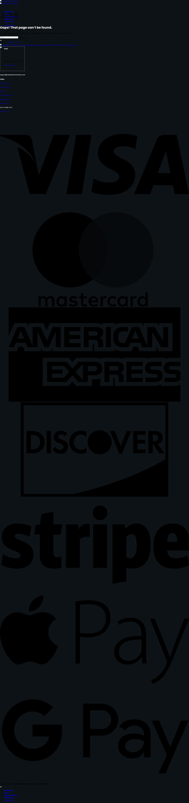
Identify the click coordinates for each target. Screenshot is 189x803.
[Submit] (1, 40)
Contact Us (4, 111)
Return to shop (13, 42)
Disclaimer (4, 103)
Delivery (3, 91)
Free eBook (4, 83)
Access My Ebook (11, 795)
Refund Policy (5, 99)
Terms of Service (6, 95)
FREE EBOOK (9, 798)
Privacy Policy (5, 87)
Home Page (8, 790)
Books (6, 793)
